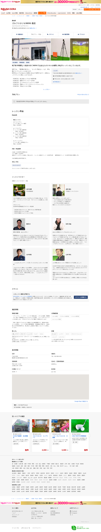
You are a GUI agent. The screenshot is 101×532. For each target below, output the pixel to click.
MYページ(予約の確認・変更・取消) (92, 9)
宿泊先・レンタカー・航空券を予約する (39, 513)
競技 (73, 13)
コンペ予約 (15, 13)
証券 (88, 5)
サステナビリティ (37, 528)
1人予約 (8, 13)
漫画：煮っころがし (36, 518)
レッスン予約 (42, 13)
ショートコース (62, 13)
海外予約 (21, 13)
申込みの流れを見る (82, 94)
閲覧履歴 (75, 9)
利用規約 (14, 516)
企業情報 (52, 511)
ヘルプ (91, 7)
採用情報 (52, 514)
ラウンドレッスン (51, 13)
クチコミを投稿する (80, 297)
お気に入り (80, 9)
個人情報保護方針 (55, 513)
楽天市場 (98, 5)
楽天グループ (81, 5)
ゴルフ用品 (79, 13)
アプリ (69, 13)
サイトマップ (97, 7)
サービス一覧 (15, 528)
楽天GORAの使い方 (85, 7)
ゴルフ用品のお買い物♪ (37, 511)
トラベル (92, 5)
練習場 (35, 13)
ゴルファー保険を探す (37, 516)
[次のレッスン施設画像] (89, 436)
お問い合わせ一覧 (25, 528)
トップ (3, 13)
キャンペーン (28, 13)
